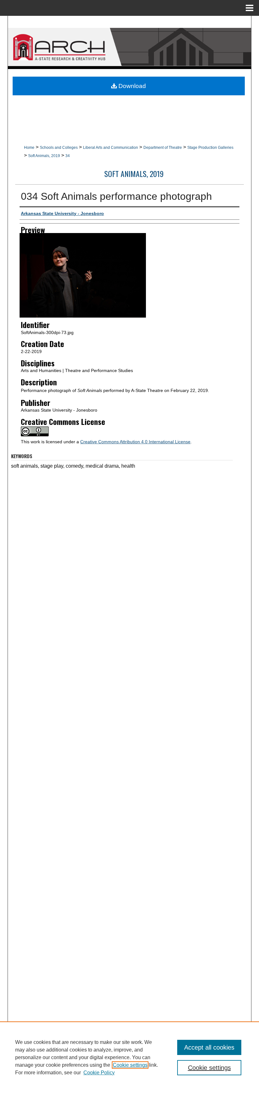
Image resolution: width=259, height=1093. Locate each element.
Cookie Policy (99, 1072)
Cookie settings (130, 1065)
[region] (129, 1057)
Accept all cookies (209, 1047)
